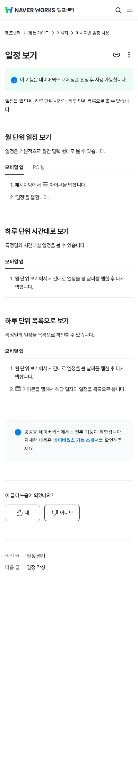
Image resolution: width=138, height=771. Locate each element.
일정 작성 (36, 567)
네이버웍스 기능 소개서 (76, 440)
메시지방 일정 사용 (92, 32)
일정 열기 (36, 556)
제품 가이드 (38, 32)
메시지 (62, 32)
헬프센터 (13, 32)
